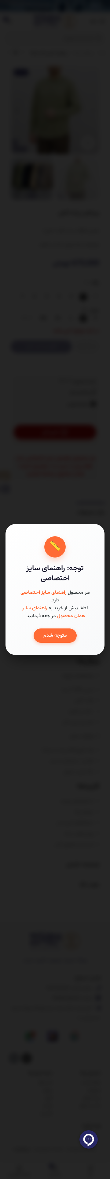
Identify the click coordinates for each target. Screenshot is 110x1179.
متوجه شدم (55, 635)
